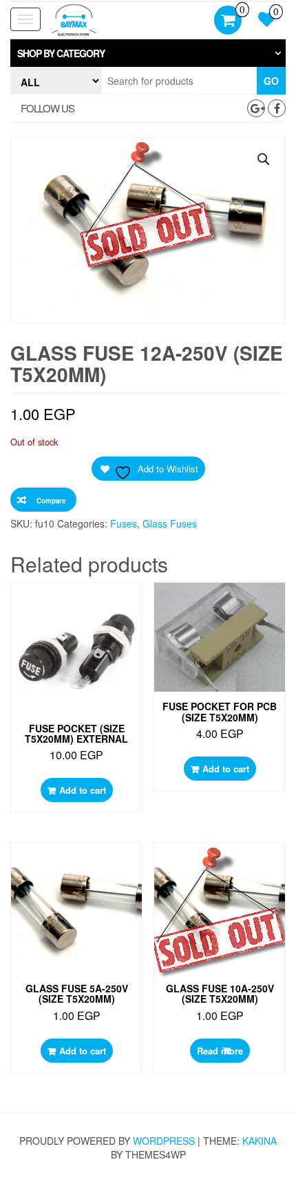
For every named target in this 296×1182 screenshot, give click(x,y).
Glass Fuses (169, 523)
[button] (148, 53)
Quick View (80, 606)
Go (271, 81)
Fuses (123, 523)
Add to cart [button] (82, 790)
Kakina (259, 1141)
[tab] (148, 53)
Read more (220, 1050)
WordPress (164, 1141)
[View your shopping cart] (228, 21)
